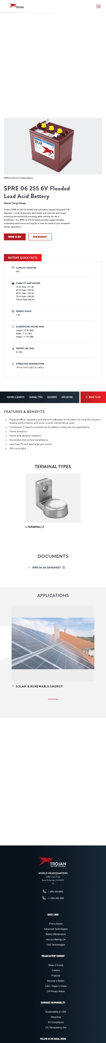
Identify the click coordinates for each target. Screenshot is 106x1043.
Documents (52, 397)
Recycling (56, 1017)
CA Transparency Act (55, 1027)
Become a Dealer (55, 980)
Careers (56, 970)
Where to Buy (14, 236)
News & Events (55, 965)
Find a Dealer (56, 923)
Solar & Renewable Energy (39, 686)
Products (55, 975)
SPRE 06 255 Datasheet (46, 567)
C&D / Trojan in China (56, 986)
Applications (67, 397)
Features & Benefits (15, 397)
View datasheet (40, 236)
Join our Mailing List (56, 939)
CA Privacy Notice (56, 991)
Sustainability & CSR (55, 1011)
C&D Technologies (56, 944)
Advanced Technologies (56, 928)
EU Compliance (56, 1022)
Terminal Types (36, 397)
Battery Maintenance (56, 934)
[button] (98, 6)
